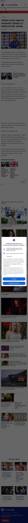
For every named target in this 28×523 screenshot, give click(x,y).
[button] (14, 256)
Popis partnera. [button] (6, 265)
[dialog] (14, 261)
